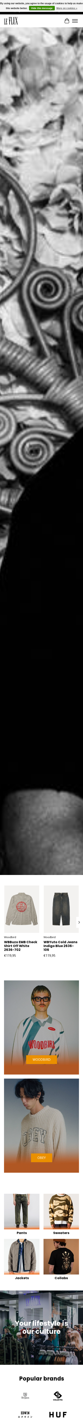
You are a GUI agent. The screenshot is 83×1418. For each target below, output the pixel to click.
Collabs (61, 1278)
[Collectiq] (58, 1396)
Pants (22, 1233)
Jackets (22, 1278)
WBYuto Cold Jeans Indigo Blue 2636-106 (60, 946)
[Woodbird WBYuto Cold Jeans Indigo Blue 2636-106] (61, 909)
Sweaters (61, 1233)
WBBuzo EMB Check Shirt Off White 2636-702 (20, 946)
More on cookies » (66, 8)
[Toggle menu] (75, 21)
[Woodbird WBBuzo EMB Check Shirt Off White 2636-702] (21, 909)
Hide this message (42, 8)
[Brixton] (25, 1396)
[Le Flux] (11, 21)
